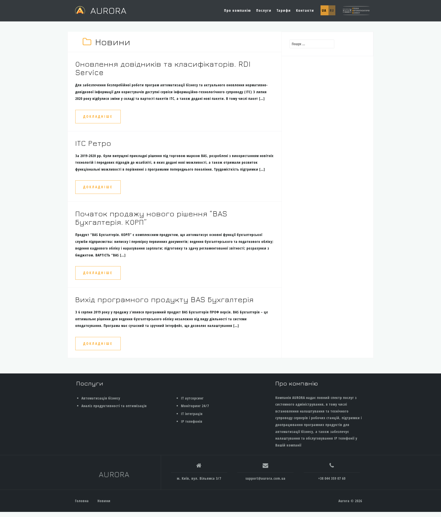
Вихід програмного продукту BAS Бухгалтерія (164, 299)
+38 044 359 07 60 (332, 478)
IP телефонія (191, 421)
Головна (82, 500)
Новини (104, 500)
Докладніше (98, 116)
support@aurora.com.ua (266, 478)
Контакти (305, 10)
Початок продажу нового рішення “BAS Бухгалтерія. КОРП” (151, 218)
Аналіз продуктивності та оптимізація (114, 405)
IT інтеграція (192, 413)
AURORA (108, 10)
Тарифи (284, 10)
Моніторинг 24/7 (195, 405)
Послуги (264, 10)
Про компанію (237, 10)
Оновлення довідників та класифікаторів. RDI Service (163, 68)
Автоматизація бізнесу (100, 398)
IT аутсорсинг (192, 398)
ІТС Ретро (93, 143)
